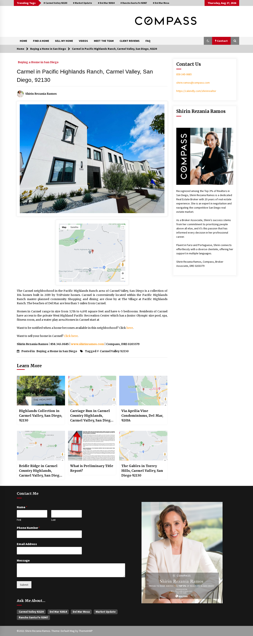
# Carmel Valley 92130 (55, 2)
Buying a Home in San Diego (38, 62)
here (129, 328)
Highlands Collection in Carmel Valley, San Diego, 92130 (40, 415)
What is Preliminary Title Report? (91, 468)
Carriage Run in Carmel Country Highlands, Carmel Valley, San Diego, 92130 (91, 416)
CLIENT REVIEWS (130, 41)
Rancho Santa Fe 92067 (33, 617)
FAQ (147, 41)
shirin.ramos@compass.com (193, 82)
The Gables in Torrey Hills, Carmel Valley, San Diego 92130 (142, 470)
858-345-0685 (184, 74)
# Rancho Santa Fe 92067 (133, 2)
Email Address (27, 544)
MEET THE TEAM (104, 41)
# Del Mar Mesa (161, 2)
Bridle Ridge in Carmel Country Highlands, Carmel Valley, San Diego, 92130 (40, 471)
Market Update (106, 611)
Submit (24, 584)
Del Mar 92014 (58, 611)
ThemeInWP (86, 631)
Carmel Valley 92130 (114, 351)
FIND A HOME (41, 41)
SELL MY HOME (64, 41)
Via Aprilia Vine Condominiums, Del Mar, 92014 (142, 415)
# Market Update (82, 2)
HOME (23, 41)
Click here (71, 336)
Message (23, 560)
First (19, 520)
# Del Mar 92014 (106, 2)
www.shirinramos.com (87, 344)
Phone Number (28, 528)
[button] (208, 41)
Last (53, 520)
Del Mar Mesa (81, 611)
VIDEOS (83, 41)
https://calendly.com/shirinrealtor (196, 91)
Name (22, 507)
